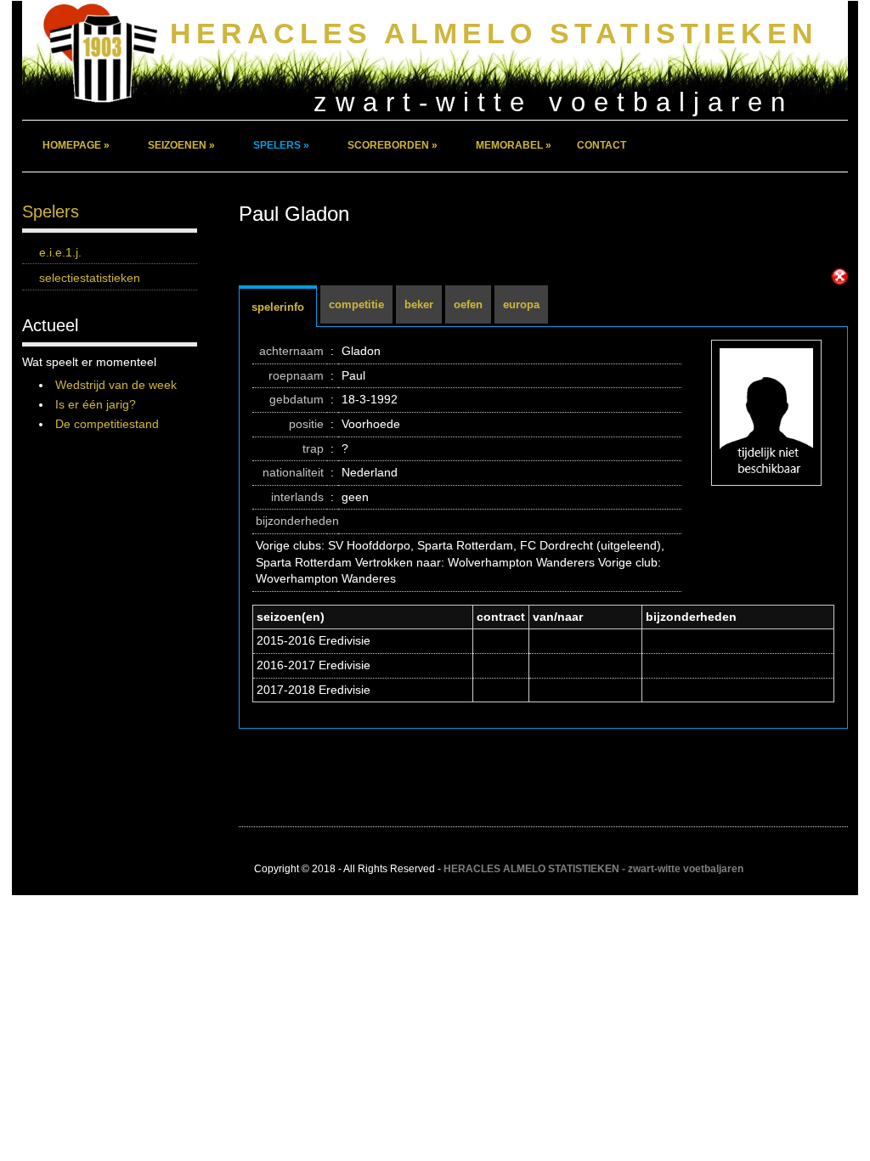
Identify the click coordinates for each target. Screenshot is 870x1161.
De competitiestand (107, 424)
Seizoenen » (181, 145)
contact (601, 145)
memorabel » (513, 145)
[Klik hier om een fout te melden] (839, 276)
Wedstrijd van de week (116, 385)
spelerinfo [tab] (277, 307)
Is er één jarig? (95, 404)
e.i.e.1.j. (60, 252)
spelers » (281, 145)
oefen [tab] (468, 304)
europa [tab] (521, 304)
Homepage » (76, 145)
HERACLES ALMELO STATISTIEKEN (494, 33)
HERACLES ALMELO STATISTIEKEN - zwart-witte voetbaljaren (593, 869)
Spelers (50, 211)
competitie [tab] (356, 304)
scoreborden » (392, 145)
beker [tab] (418, 304)
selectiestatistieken (89, 278)
